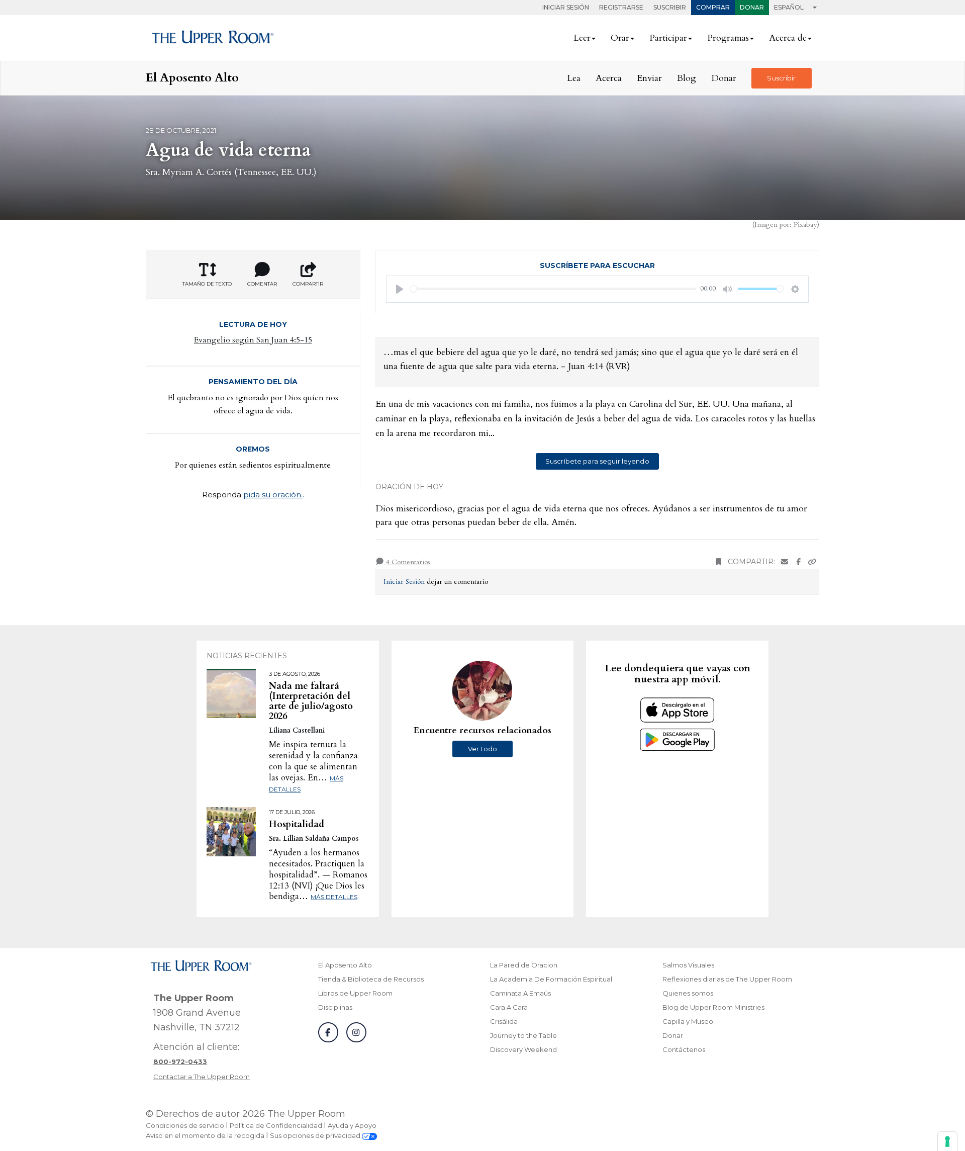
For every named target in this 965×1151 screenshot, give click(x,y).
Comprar (713, 7)
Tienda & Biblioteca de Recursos (371, 979)
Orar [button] (620, 38)
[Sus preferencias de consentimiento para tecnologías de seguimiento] (947, 1141)
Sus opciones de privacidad (316, 1135)
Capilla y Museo (687, 1021)
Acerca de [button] (788, 38)
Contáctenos (683, 1049)
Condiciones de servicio (185, 1125)
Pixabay (805, 224)
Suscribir (669, 7)
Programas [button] (728, 38)
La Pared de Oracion (523, 965)
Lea (574, 78)
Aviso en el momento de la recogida (205, 1135)
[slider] (553, 289)
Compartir (308, 284)
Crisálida (504, 1021)
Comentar (262, 284)
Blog (686, 78)
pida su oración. (273, 494)
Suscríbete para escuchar (597, 265)
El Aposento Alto (345, 965)
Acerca (609, 78)
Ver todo (482, 749)
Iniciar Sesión (565, 7)
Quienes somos (687, 993)
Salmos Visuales (688, 965)
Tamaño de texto (207, 284)
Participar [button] (668, 38)
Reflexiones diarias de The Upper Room (727, 979)
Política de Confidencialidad (276, 1125)
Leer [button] (582, 38)
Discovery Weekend (523, 1049)
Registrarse (621, 7)
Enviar (649, 78)
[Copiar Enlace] (812, 562)
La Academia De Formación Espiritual (551, 979)
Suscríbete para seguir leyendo (597, 461)
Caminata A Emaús (520, 993)
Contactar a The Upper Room (201, 1077)
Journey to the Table (523, 1035)
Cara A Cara (509, 1007)
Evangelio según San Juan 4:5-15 (253, 339)
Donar (752, 7)
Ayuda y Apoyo (352, 1125)
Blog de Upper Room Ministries (713, 1007)
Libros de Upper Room (355, 993)
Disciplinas (335, 1007)
